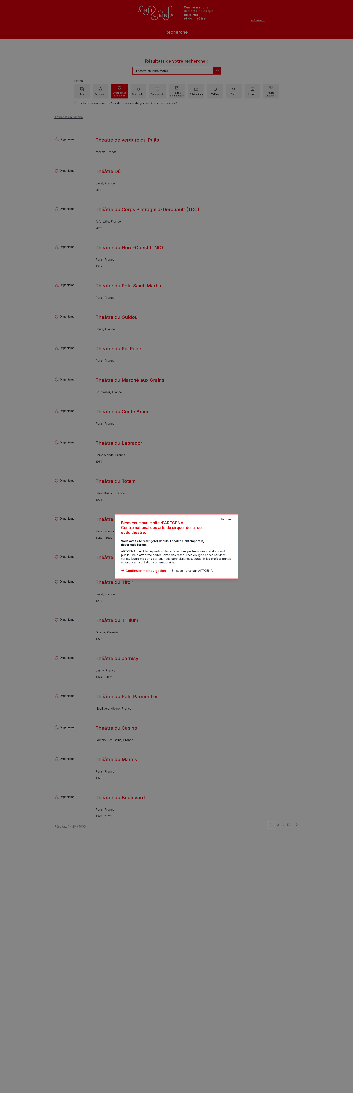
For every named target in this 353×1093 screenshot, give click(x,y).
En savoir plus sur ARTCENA (192, 570)
